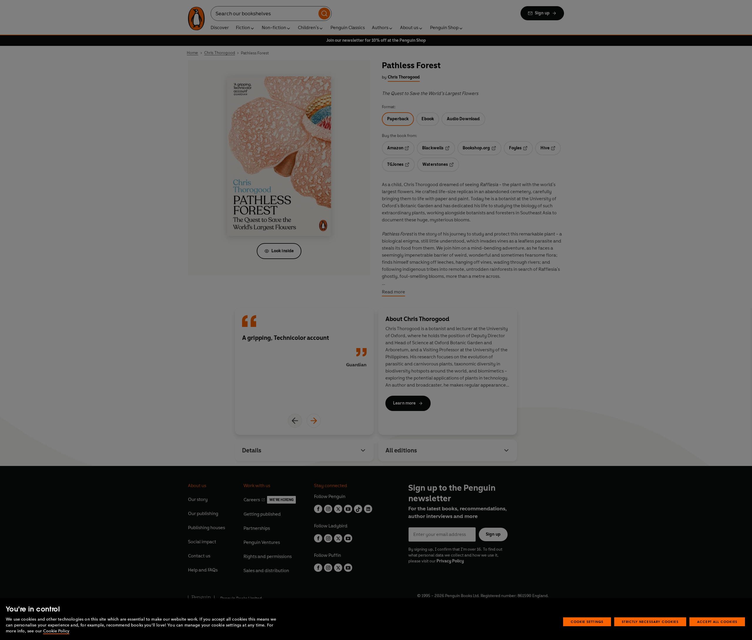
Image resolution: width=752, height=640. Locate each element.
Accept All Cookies (717, 621)
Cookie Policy (56, 631)
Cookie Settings (587, 621)
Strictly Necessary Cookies (650, 621)
